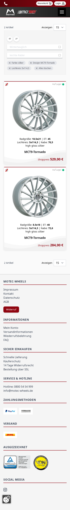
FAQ (6, 340)
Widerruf (11, 309)
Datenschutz (11, 298)
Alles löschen (45, 68)
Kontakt (8, 293)
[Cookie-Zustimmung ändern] (7, 499)
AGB (6, 302)
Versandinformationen (18, 332)
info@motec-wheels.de (18, 391)
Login (58, 3)
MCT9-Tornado (35, 152)
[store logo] (21, 12)
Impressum (10, 289)
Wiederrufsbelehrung (17, 336)
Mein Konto (10, 328)
